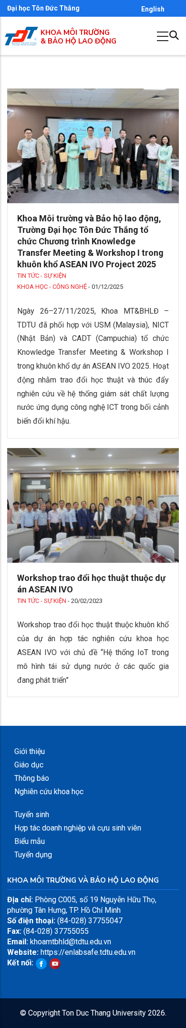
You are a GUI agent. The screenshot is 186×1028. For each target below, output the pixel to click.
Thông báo (31, 778)
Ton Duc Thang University (104, 1012)
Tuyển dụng (33, 854)
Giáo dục (28, 764)
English (153, 9)
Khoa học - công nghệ (52, 286)
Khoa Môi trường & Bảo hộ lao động (78, 37)
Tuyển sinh (31, 814)
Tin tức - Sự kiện (41, 275)
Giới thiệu (29, 751)
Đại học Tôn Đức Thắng (43, 8)
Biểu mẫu (29, 841)
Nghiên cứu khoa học (48, 791)
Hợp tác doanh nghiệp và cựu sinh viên (77, 827)
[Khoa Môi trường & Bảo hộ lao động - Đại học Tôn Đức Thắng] (21, 31)
